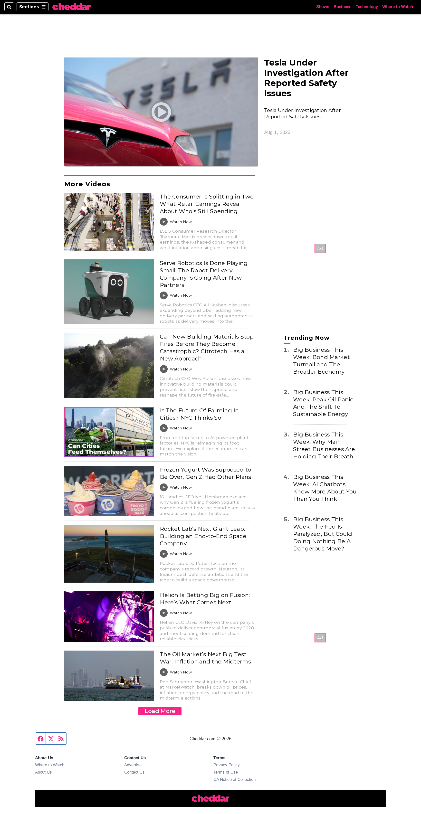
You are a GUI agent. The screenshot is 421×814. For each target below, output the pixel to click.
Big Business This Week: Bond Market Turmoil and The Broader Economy (321, 360)
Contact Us (134, 772)
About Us (43, 772)
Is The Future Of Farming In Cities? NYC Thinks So (199, 414)
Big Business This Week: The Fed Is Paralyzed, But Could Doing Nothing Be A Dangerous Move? (322, 534)
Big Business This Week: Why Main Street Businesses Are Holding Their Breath (324, 445)
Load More (160, 711)
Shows (322, 7)
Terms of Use (225, 772)
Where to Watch (397, 7)
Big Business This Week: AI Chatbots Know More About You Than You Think (324, 487)
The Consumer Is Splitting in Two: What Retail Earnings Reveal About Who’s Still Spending (207, 204)
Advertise (133, 764)
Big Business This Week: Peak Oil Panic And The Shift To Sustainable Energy (323, 403)
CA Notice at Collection (234, 779)
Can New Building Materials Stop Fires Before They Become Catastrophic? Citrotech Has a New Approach (207, 347)
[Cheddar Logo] (71, 7)
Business (342, 7)
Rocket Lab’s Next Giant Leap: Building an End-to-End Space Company (203, 536)
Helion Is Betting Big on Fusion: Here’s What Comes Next (205, 599)
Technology (367, 7)
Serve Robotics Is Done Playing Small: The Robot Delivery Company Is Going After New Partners (204, 274)
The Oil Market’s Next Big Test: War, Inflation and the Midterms (205, 658)
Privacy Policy (226, 764)
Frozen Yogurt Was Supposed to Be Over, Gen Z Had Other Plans (205, 473)
